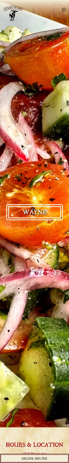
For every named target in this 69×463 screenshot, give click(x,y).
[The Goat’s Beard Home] (15, 13)
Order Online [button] (34, 458)
